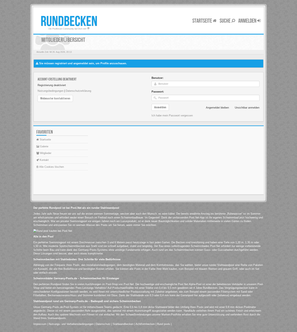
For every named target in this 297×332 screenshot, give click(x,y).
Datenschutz (103, 324)
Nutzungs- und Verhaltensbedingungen (71, 324)
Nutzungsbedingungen (50, 90)
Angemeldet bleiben (217, 107)
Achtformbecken (145, 324)
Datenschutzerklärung (78, 90)
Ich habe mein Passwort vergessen (172, 115)
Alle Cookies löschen (51, 166)
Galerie (43, 146)
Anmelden (247, 21)
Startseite (202, 21)
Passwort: (158, 91)
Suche (225, 21)
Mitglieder (45, 153)
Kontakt (44, 159)
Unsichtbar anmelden (247, 107)
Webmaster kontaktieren (55, 98)
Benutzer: (157, 77)
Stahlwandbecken (123, 324)
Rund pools (163, 324)
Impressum (39, 324)
